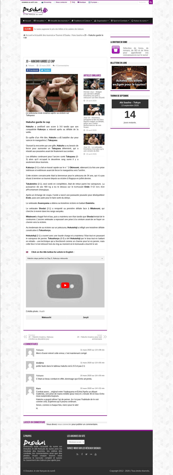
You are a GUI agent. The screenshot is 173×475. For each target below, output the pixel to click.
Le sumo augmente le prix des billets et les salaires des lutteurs (59, 29)
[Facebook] (82, 454)
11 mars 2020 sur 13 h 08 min (92, 350)
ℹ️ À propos (92, 2)
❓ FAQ (72, 2)
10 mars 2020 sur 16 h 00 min (92, 375)
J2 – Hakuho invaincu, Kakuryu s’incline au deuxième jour (40, 337)
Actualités (40, 21)
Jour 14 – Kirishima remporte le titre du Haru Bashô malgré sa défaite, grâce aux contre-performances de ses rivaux (94, 122)
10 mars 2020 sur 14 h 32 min (92, 388)
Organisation (102, 21)
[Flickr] (91, 454)
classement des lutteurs (36, 460)
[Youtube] (96, 454)
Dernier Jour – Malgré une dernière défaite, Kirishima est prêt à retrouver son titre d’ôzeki (94, 95)
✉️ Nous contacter (60, 2)
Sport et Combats (120, 21)
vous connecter (64, 424)
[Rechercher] (151, 2)
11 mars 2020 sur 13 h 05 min (92, 363)
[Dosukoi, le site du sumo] (35, 10)
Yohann (31, 66)
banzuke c (41, 458)
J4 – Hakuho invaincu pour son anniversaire (89, 337)
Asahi (42, 311)
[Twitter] (86, 454)
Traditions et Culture (82, 21)
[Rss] (77, 454)
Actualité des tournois (59, 21)
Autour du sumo (140, 21)
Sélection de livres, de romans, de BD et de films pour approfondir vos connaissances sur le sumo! (135, 51)
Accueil (28, 21)
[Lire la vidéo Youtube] (65, 285)
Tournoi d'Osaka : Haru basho (69, 35)
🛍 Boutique (82, 2)
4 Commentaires (62, 66)
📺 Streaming (46, 2)
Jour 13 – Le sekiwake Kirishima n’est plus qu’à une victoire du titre (94, 149)
